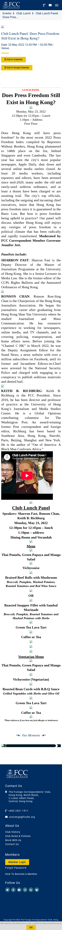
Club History (12, 832)
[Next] (54, 746)
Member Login (17, 862)
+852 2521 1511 (18, 810)
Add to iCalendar (14, 59)
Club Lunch (23, 13)
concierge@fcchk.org (22, 817)
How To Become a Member (21, 874)
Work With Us (13, 840)
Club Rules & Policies (18, 836)
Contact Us (12, 844)
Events (7, 13)
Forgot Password (15, 867)
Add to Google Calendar (17, 67)
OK (31, 927)
